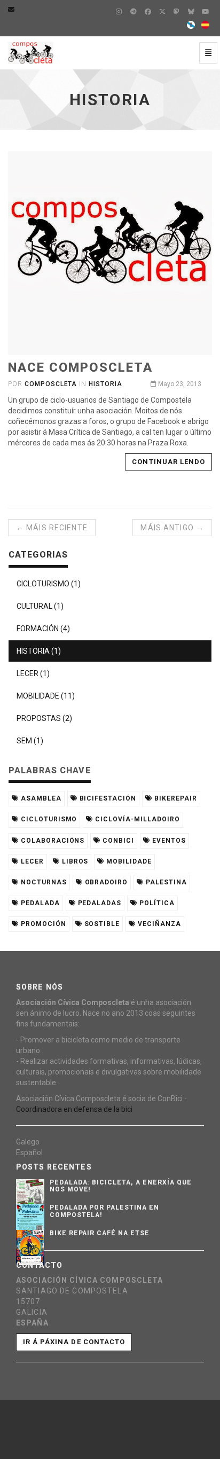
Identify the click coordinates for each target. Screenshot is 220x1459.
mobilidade (128, 861)
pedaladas (99, 903)
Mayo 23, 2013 (178, 384)
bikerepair (174, 798)
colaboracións (51, 840)
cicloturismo (48, 819)
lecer (31, 861)
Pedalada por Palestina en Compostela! (104, 1211)
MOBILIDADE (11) (46, 696)
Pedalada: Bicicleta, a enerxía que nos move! (121, 1186)
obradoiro (105, 882)
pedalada (39, 903)
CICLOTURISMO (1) (49, 583)
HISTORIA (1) (39, 651)
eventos (168, 840)
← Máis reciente (52, 527)
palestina (165, 882)
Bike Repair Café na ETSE (100, 1233)
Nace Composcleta (80, 367)
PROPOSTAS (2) (44, 718)
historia (105, 384)
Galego (28, 1142)
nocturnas (43, 882)
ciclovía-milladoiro (136, 819)
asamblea (40, 798)
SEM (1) (30, 740)
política (156, 903)
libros (74, 861)
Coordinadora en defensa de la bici (74, 1109)
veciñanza (158, 924)
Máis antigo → (172, 527)
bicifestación (106, 798)
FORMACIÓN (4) (43, 628)
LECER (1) (33, 673)
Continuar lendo (168, 462)
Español (29, 1152)
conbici (117, 840)
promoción (42, 924)
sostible (101, 924)
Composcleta (51, 384)
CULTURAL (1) (40, 606)
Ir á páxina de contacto (74, 1342)
